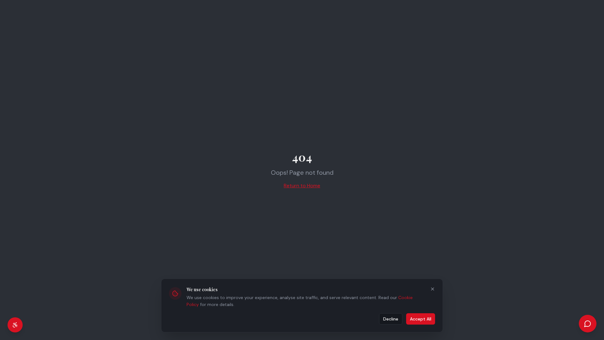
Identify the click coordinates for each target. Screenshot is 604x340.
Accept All (420, 319)
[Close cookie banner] (432, 289)
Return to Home (302, 185)
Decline (390, 319)
